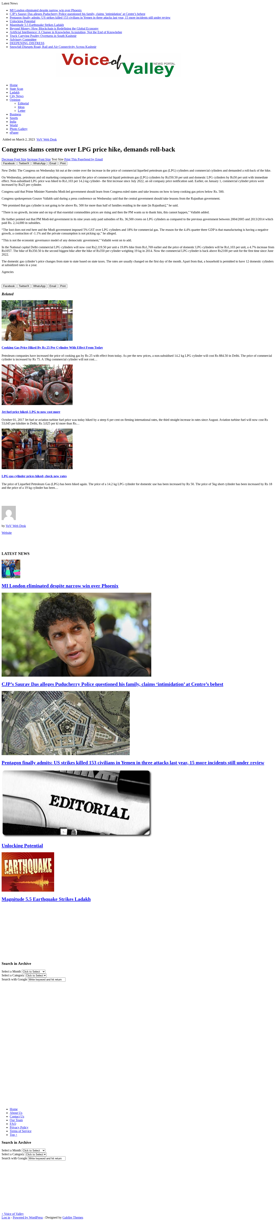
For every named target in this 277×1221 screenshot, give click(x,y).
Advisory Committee (23, 39)
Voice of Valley (13, 1214)
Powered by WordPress (28, 1217)
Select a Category (13, 975)
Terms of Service (20, 1131)
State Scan (16, 88)
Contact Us (17, 1116)
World (14, 125)
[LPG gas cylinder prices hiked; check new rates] (37, 468)
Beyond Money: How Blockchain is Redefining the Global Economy (54, 28)
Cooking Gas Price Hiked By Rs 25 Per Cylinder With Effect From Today (52, 347)
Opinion (15, 99)
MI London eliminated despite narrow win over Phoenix (46, 10)
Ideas (21, 107)
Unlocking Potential (22, 21)
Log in (6, 1217)
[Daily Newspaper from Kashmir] (123, 75)
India (13, 121)
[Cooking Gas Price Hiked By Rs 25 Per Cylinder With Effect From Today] (37, 339)
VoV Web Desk (47, 139)
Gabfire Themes (72, 1217)
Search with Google (14, 979)
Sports (14, 118)
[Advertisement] (49, 499)
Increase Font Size (39, 159)
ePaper (14, 132)
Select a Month (11, 971)
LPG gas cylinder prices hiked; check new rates (34, 476)
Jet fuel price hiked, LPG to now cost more (31, 412)
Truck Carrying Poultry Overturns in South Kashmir (43, 36)
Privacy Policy (19, 1127)
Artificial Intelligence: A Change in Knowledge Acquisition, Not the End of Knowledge (66, 32)
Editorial (23, 103)
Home (14, 85)
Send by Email (93, 159)
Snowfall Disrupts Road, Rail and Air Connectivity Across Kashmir (53, 46)
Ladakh (14, 92)
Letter (21, 110)
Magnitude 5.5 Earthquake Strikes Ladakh (37, 25)
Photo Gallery (19, 129)
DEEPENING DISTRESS (27, 43)
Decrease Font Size (14, 159)
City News (17, 96)
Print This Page (74, 159)
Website (7, 532)
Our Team (16, 1120)
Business (15, 114)
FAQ (13, 1123)
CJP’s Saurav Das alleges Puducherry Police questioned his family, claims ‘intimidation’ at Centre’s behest (77, 14)
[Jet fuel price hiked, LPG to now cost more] (37, 404)
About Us (16, 1113)
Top (13, 1134)
